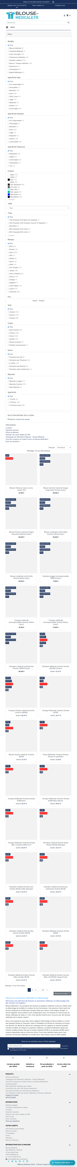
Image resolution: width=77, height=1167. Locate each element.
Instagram (27, 1161)
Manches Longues (17, 381)
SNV (12, 255)
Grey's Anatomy (16, 273)
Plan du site (10, 1116)
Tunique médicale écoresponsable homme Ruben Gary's (21, 622)
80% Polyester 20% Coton (19, 229)
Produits (9, 1074)
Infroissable (14, 87)
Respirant (14, 102)
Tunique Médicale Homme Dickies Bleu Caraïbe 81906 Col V (21, 844)
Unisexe (13, 318)
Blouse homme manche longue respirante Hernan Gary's (55, 489)
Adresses (9, 1138)
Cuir (12, 166)
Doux (13, 93)
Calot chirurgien (16, 54)
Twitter (12, 1161)
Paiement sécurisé (12, 430)
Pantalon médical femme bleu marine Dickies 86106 (21, 932)
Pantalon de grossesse (18, 345)
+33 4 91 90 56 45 (14, 1157)
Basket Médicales (16, 72)
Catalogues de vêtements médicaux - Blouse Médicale (25, 437)
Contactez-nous (60, 5)
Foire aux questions (12, 441)
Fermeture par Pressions (19, 360)
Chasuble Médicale (17, 51)
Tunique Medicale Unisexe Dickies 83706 (55, 711)
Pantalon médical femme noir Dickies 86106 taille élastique (21, 888)
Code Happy (15, 286)
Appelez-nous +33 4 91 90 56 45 (17, 6)
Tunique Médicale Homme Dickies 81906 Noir (21, 799)
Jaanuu (13, 270)
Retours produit (11, 1131)
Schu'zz (13, 277)
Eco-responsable (16, 84)
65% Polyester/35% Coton (19, 232)
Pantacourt (14, 66)
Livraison (9, 428)
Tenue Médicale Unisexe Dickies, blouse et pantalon (56, 755)
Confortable (15, 109)
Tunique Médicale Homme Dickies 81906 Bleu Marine (55, 799)
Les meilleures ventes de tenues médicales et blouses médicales (28, 1093)
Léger (13, 99)
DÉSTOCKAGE (11, 1097)
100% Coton (15, 96)
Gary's (13, 252)
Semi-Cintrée (15, 330)
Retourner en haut (62, 993)
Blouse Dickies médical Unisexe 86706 (21, 755)
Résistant (14, 90)
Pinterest (23, 1161)
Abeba (13, 258)
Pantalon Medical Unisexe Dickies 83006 (55, 932)
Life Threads (15, 267)
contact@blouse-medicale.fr (18, 1159)
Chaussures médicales (18, 57)
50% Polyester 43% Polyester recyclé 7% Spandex (28, 223)
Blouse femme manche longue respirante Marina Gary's (21, 533)
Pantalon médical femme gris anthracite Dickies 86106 (56, 888)
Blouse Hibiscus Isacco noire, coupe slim (21, 489)
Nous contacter (11, 1119)
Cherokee (14, 292)
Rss (16, 1161)
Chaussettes (15, 69)
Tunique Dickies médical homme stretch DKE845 (21, 711)
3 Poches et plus (17, 405)
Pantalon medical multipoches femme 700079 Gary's (21, 667)
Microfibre (14, 226)
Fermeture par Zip (17, 357)
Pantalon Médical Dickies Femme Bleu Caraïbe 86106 (21, 976)
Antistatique (14, 163)
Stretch (13, 106)
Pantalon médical (17, 60)
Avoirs (8, 1135)
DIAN (12, 264)
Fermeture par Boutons (18, 366)
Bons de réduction (12, 1140)
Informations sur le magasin (18, 1145)
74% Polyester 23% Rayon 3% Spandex (24, 220)
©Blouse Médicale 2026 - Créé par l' (30, 1164)
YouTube (20, 1161)
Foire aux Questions (13, 1121)
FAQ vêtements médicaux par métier (18, 1086)
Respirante (14, 154)
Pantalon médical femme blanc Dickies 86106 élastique (55, 844)
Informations (11, 1102)
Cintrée (14, 333)
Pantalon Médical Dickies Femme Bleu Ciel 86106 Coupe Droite (55, 976)
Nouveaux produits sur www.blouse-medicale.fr (22, 1091)
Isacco (13, 261)
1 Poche (13, 399)
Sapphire (13, 283)
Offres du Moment (12, 432)
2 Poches (14, 402)
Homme (14, 312)
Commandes (10, 1133)
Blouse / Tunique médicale (20, 63)
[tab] (38, 2)
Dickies (13, 249)
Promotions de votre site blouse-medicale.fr (21, 1088)
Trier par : (51, 447)
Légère (13, 157)
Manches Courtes (17, 384)
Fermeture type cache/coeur (20, 369)
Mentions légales (12, 1105)
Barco (12, 246)
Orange (13, 280)
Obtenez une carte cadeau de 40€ (18, 435)
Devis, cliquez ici (38, 5)
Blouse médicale (16, 48)
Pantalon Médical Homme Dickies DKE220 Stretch (55, 667)
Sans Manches (15, 387)
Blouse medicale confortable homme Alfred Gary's (55, 533)
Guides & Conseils (12, 1095)
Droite (13, 336)
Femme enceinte (16, 342)
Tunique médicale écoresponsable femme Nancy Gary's (55, 622)
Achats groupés (11, 1084)
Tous (11, 45)
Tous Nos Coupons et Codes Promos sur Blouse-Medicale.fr (27, 439)
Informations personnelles (15, 1129)
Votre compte (12, 1126)
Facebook (8, 1161)
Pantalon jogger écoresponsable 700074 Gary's (56, 577)
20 (43, 990)
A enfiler (14, 363)
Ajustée (13, 339)
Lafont (13, 289)
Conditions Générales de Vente (17, 1107)
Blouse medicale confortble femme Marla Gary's (21, 577)
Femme (14, 315)
